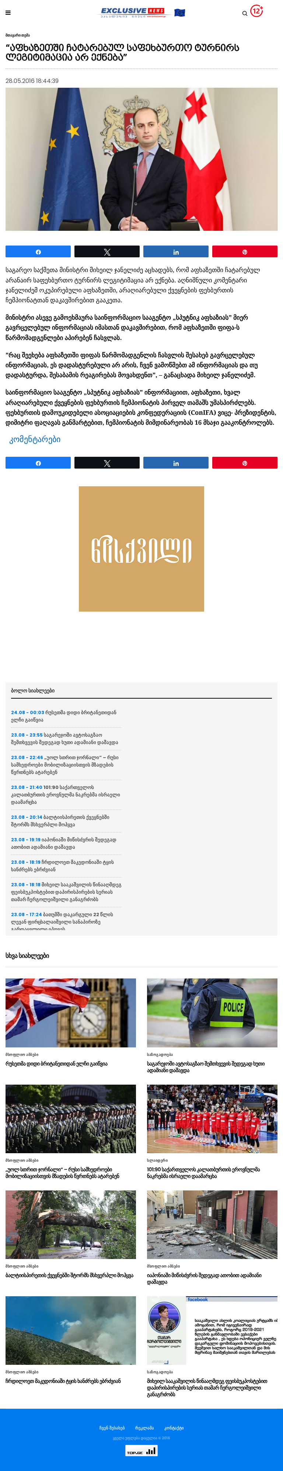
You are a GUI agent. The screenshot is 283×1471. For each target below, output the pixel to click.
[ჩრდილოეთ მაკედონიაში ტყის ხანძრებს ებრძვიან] (71, 1330)
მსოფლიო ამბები (22, 1055)
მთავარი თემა (18, 35)
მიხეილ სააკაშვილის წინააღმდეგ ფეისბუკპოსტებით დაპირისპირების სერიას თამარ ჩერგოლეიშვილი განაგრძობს (66, 892)
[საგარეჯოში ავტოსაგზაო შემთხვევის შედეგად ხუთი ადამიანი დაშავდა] (212, 1012)
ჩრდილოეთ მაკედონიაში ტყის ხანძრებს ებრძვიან (63, 1381)
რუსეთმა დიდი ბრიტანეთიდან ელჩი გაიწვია (56, 1063)
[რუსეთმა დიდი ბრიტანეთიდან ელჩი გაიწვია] (71, 1012)
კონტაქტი (174, 1428)
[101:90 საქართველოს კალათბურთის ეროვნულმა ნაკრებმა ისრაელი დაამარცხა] (212, 1119)
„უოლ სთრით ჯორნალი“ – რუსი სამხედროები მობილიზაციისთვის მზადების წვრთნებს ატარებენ (65, 765)
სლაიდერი (157, 1160)
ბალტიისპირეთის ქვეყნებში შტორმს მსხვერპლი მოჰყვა (60, 821)
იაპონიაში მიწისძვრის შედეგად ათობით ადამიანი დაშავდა (63, 843)
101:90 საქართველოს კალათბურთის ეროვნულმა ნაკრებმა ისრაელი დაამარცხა (65, 795)
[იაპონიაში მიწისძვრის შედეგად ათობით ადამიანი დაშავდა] (212, 1224)
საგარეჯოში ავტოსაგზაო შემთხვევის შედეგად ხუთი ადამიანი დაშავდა (64, 738)
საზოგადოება (160, 1055)
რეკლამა (144, 1428)
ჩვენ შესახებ (112, 1428)
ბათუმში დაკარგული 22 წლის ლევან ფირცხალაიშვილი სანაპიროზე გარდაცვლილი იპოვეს (62, 922)
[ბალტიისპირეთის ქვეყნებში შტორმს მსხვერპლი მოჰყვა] (71, 1224)
